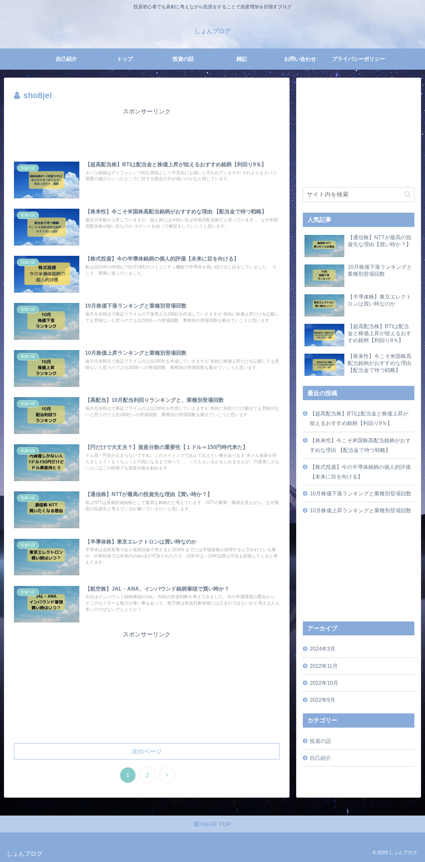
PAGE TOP (215, 824)
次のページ (147, 751)
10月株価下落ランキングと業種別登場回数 (360, 493)
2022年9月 (322, 700)
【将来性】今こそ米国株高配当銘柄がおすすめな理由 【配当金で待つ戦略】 (360, 445)
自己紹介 (320, 758)
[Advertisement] (147, 132)
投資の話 (320, 741)
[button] (407, 194)
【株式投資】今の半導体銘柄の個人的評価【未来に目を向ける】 (360, 471)
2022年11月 (324, 666)
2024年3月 (322, 649)
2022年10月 (324, 683)
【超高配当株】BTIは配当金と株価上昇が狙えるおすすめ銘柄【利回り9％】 (359, 418)
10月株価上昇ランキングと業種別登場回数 (360, 510)
